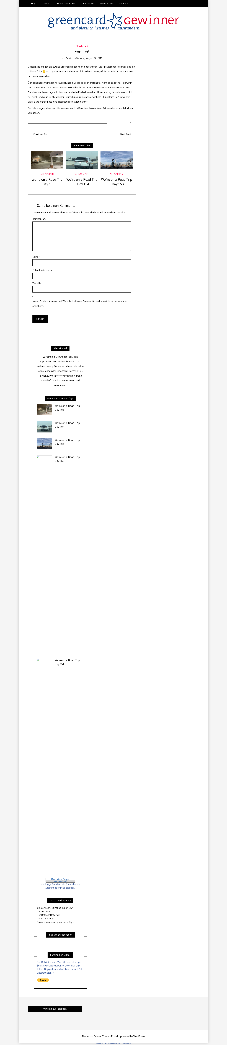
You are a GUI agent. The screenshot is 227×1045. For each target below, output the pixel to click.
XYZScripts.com (126, 1043)
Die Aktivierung (45, 919)
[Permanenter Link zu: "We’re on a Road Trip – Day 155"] (47, 160)
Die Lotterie (43, 911)
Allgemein (82, 46)
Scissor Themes (102, 1036)
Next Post (125, 134)
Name (36, 257)
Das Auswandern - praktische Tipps (56, 922)
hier (59, 884)
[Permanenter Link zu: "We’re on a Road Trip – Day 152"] (44, 554)
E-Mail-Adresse (42, 270)
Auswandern (106, 4)
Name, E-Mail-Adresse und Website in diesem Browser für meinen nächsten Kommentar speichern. (79, 303)
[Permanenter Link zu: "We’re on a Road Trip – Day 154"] (82, 160)
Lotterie (46, 4)
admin (69, 58)
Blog (33, 4)
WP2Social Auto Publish (104, 1043)
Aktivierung (88, 4)
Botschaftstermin (66, 4)
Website (36, 283)
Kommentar (39, 219)
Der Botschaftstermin (48, 915)
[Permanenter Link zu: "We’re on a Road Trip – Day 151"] (44, 757)
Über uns (123, 4)
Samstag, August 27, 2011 (89, 58)
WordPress (139, 1036)
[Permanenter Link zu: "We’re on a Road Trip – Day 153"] (116, 160)
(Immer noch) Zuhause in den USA (55, 908)
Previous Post (41, 134)
